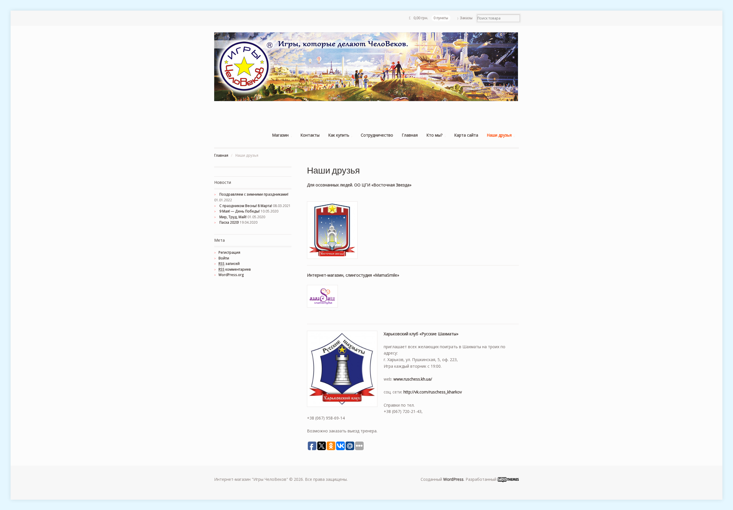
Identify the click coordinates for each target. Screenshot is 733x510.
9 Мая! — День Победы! (239, 211)
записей (229, 263)
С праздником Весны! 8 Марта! (245, 205)
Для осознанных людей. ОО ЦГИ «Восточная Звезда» (359, 185)
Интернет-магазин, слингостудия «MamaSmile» (353, 275)
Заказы (466, 17)
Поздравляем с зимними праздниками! (253, 194)
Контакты (310, 135)
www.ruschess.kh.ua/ (412, 379)
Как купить (338, 135)
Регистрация (229, 252)
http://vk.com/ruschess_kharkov (432, 392)
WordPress (453, 479)
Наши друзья (499, 135)
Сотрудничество (377, 135)
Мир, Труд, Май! (233, 216)
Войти (223, 258)
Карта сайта (466, 135)
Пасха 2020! (229, 222)
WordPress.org (231, 274)
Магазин (280, 135)
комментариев (234, 269)
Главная (410, 135)
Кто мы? (434, 135)
